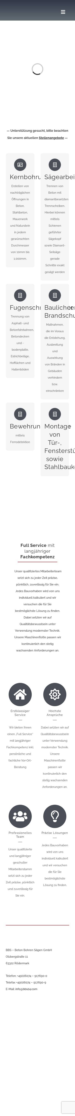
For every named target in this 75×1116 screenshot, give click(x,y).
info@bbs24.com (26, 989)
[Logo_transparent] (21, 5)
